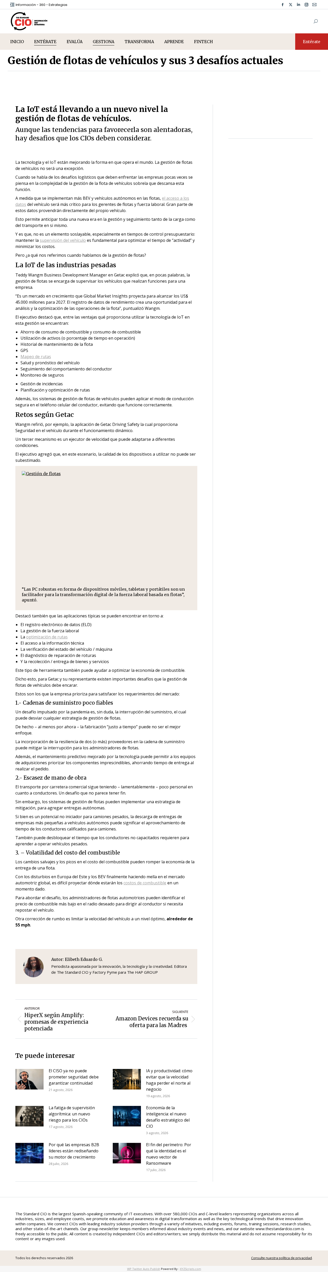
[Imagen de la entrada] (29, 1079)
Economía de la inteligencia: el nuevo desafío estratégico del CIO (168, 1117)
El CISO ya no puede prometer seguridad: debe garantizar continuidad (74, 1077)
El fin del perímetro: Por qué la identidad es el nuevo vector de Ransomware (168, 1154)
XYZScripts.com (190, 1269)
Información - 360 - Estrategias (41, 4)
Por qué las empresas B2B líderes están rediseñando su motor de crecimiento (74, 1151)
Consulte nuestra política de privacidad (281, 1258)
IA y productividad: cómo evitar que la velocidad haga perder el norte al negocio (169, 1080)
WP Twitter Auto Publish (143, 1269)
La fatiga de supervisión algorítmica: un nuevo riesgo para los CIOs (72, 1114)
